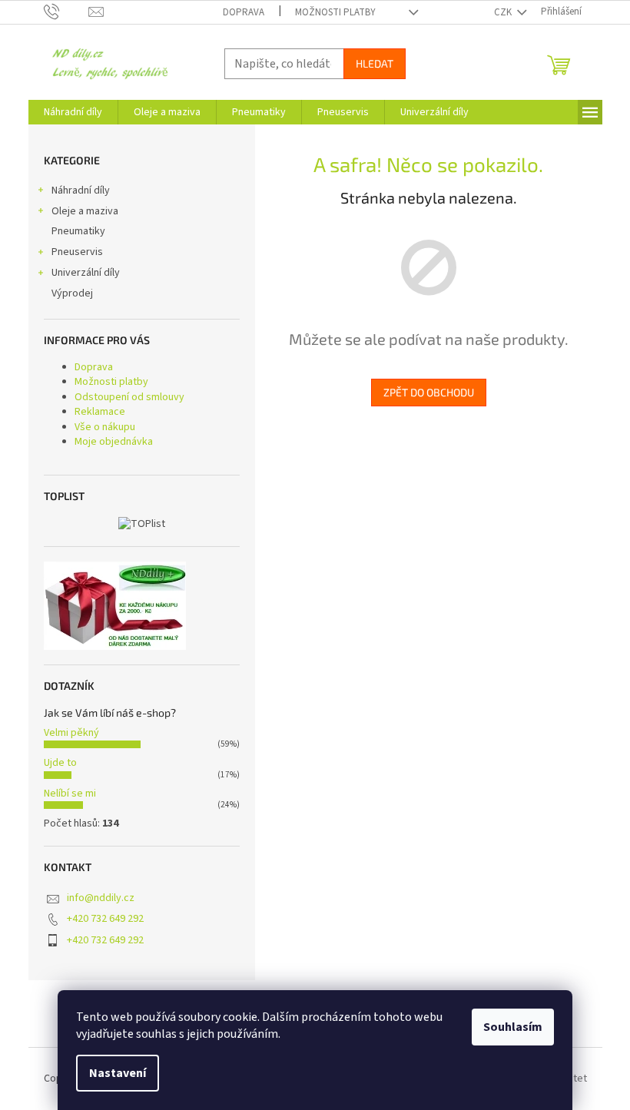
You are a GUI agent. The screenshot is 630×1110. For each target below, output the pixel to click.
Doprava (243, 12)
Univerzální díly (85, 272)
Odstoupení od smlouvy (129, 397)
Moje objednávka (114, 441)
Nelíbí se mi (70, 793)
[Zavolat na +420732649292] (66, 11)
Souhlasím (512, 1027)
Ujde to (60, 762)
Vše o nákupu (105, 427)
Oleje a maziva (84, 211)
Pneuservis (77, 252)
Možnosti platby (335, 12)
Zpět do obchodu (428, 392)
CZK (504, 12)
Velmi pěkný (71, 733)
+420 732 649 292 (105, 918)
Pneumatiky (78, 231)
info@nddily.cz (100, 898)
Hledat (374, 63)
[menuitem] (73, 112)
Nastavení (117, 1073)
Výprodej (72, 293)
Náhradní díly (80, 190)
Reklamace (100, 411)
